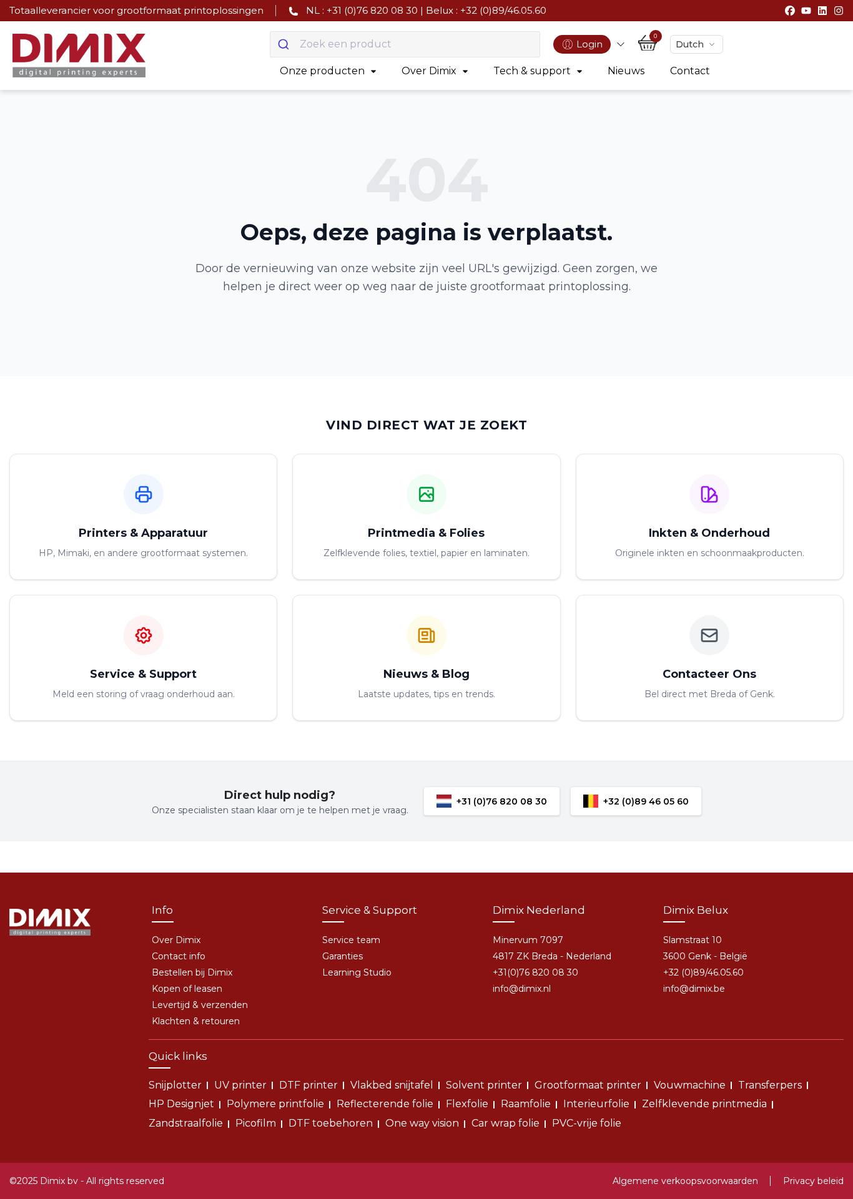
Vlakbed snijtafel (391, 1085)
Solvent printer (484, 1085)
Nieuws (626, 71)
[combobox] (405, 44)
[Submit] (285, 44)
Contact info (178, 956)
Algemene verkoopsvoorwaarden (685, 1181)
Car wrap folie (505, 1123)
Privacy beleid (813, 1181)
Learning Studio (357, 972)
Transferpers (770, 1085)
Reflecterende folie (385, 1104)
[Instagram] (839, 11)
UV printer (240, 1085)
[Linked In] (822, 11)
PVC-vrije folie (586, 1123)
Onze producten (322, 71)
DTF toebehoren (330, 1123)
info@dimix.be (694, 988)
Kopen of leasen (187, 988)
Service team (351, 940)
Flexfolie (467, 1104)
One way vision (422, 1123)
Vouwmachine (690, 1085)
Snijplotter (175, 1085)
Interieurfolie (596, 1104)
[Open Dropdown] (620, 44)
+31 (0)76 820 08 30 (501, 801)
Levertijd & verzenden (200, 1005)
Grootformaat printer (588, 1085)
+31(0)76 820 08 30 (535, 972)
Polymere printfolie (275, 1104)
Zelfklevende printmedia (704, 1104)
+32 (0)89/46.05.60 (703, 972)
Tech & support (532, 71)
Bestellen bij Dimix (192, 972)
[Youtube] (806, 11)
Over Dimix (429, 71)
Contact (690, 71)
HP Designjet (181, 1104)
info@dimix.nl (522, 988)
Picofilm (255, 1123)
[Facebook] (790, 11)
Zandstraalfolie (186, 1123)
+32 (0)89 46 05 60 (646, 801)
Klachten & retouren (196, 1021)
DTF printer (308, 1085)
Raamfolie (526, 1104)
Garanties (342, 956)
